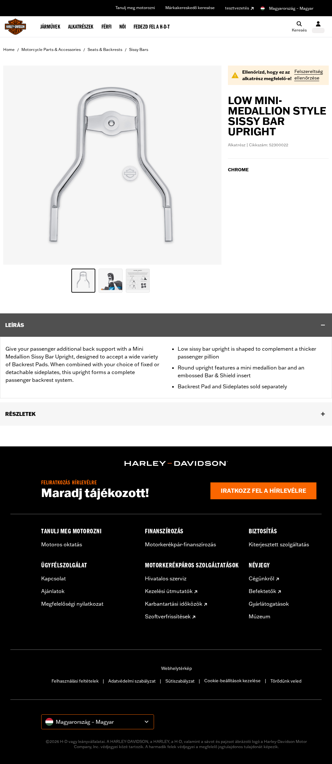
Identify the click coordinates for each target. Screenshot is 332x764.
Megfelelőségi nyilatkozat (72, 603)
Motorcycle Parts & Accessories (51, 49)
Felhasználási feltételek (75, 681)
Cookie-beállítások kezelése (232, 680)
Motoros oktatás (61, 544)
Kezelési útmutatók (169, 591)
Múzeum (259, 616)
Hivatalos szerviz (165, 578)
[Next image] (208, 165)
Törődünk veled (286, 681)
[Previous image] (16, 165)
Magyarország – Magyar (291, 8)
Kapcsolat (53, 578)
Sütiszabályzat (180, 681)
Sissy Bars (138, 49)
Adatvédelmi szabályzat (132, 681)
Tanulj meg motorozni (135, 7)
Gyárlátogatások (269, 603)
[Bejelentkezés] (318, 26)
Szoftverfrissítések (168, 616)
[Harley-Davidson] (176, 463)
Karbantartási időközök (173, 603)
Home (9, 49)
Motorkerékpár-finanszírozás (180, 544)
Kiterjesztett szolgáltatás (279, 544)
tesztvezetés (237, 8)
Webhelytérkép (176, 668)
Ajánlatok (53, 591)
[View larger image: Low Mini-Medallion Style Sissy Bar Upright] (112, 164)
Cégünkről (261, 578)
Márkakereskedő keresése (190, 7)
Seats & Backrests (105, 49)
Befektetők (262, 591)
